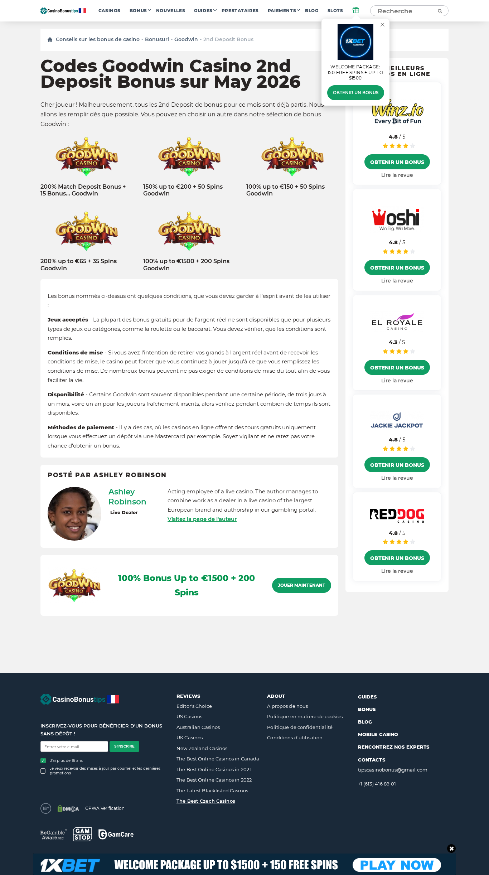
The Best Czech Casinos (205, 801)
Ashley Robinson (127, 496)
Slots (335, 10)
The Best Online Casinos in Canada (217, 759)
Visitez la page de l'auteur (202, 519)
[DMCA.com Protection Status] (68, 808)
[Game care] (116, 834)
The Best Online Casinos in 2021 (213, 769)
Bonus (138, 10)
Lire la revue (397, 175)
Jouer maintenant (301, 585)
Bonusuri (157, 39)
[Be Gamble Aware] (53, 834)
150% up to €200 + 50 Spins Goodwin (183, 190)
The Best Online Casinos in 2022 (214, 780)
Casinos (109, 10)
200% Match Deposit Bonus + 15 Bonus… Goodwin (83, 190)
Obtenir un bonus (355, 92)
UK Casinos (189, 737)
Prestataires (240, 10)
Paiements (282, 10)
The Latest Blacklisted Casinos (212, 790)
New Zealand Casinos (201, 748)
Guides (203, 10)
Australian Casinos (198, 727)
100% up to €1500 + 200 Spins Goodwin (186, 264)
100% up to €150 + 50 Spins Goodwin (285, 190)
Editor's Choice (194, 706)
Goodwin (186, 39)
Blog (311, 10)
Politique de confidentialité (300, 727)
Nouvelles (170, 10)
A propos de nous (287, 706)
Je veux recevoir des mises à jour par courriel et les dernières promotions (105, 770)
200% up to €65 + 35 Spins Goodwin (78, 264)
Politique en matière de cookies (305, 716)
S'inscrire (124, 746)
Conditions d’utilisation (295, 737)
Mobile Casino (378, 734)
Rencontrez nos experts (394, 747)
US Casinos (189, 716)
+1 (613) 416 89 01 (377, 784)
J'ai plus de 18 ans (66, 760)
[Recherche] (440, 10)
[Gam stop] (82, 834)
